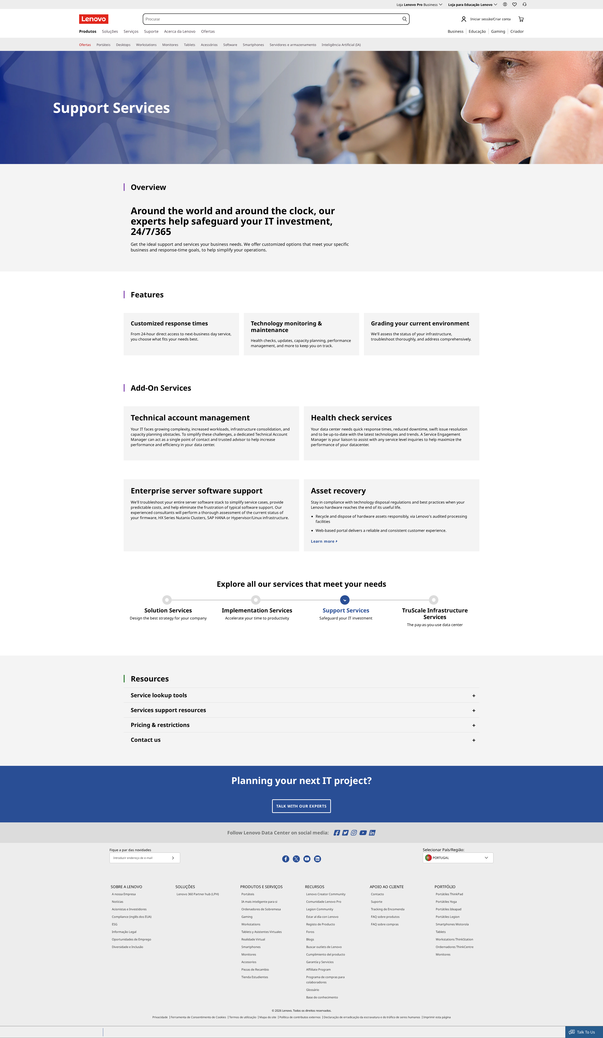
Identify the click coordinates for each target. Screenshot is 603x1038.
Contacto (377, 894)
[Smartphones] (266, 44)
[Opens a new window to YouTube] (363, 832)
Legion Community (319, 909)
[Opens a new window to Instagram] (354, 832)
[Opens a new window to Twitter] (345, 832)
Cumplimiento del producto (325, 954)
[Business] (465, 31)
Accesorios (248, 962)
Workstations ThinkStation (454, 939)
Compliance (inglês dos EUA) (131, 917)
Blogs (310, 939)
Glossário (312, 990)
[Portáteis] (112, 44)
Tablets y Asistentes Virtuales (261, 932)
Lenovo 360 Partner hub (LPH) (198, 894)
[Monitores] (180, 44)
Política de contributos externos (300, 1017)
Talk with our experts (301, 806)
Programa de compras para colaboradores (325, 979)
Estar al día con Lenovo (322, 917)
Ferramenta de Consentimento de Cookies (198, 1017)
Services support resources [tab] (168, 710)
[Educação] (487, 31)
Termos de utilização (242, 1017)
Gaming (247, 917)
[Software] (239, 44)
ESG (114, 924)
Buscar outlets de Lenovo (324, 947)
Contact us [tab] (146, 739)
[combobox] (271, 19)
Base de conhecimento (322, 997)
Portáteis (247, 894)
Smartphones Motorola (452, 924)
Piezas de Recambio (255, 969)
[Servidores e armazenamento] (318, 44)
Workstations (250, 924)
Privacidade (160, 1017)
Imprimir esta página (437, 1017)
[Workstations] (158, 44)
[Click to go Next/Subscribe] (173, 858)
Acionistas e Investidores (129, 909)
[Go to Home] (93, 19)
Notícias (117, 901)
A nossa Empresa (124, 894)
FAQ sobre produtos (385, 917)
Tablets (441, 932)
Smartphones (251, 947)
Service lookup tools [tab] (159, 695)
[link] (524, 5)
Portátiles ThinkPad (449, 894)
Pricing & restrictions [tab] (160, 725)
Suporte (376, 901)
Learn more (323, 541)
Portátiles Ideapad (448, 909)
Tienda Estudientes (254, 977)
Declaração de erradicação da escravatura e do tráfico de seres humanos (372, 1017)
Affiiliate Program (318, 969)
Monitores (248, 954)
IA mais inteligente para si (259, 901)
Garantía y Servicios (320, 962)
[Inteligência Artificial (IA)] (362, 44)
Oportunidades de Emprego (131, 939)
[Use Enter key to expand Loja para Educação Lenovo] (496, 4)
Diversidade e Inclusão (127, 947)
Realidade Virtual (253, 939)
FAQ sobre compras (385, 924)
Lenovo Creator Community (326, 894)
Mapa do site (267, 1017)
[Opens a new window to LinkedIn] (372, 832)
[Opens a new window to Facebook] (337, 832)
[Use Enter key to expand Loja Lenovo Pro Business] (441, 4)
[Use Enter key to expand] (513, 19)
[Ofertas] (92, 44)
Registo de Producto (320, 924)
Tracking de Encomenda (387, 909)
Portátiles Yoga (446, 901)
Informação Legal (124, 932)
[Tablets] (197, 44)
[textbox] (459, 858)
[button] (505, 4)
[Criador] (525, 31)
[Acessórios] (219, 44)
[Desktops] (132, 44)
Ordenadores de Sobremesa (261, 909)
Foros (310, 932)
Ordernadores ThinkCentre (454, 947)
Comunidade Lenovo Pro (323, 901)
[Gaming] (506, 31)
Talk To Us (586, 1032)
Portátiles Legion (448, 917)
